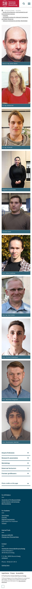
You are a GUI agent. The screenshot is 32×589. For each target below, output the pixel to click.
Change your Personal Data (10, 537)
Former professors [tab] (9, 473)
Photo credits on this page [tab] (10, 483)
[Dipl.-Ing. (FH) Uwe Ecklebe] (16, 294)
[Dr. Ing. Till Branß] (16, 127)
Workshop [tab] (6, 463)
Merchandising (6, 504)
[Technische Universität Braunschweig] (9, 3)
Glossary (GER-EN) (7, 535)
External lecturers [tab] (9, 468)
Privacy (12, 573)
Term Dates (5, 515)
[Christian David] (16, 211)
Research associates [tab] (10, 458)
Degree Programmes (8, 519)
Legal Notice (5, 573)
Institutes (5, 15)
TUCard (4, 523)
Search (24, 3)
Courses (4, 517)
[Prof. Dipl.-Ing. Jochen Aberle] (16, 43)
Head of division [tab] (8, 453)
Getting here (5, 565)
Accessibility (19, 573)
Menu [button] (29, 4)
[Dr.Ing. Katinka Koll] (16, 85)
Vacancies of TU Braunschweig (11, 500)
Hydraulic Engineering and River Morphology (15, 21)
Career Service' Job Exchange (11, 502)
